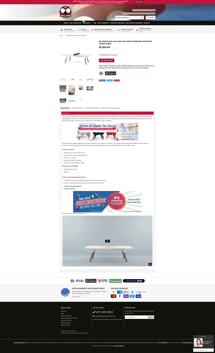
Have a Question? (66, 315)
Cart (152, 17)
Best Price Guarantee (134, 23)
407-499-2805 (150, 10)
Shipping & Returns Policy (69, 318)
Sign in (140, 5)
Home (66, 23)
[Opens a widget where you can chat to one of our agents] (203, 343)
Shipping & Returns (117, 23)
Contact (147, 23)
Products (87, 23)
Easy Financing (103, 23)
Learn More (76, 296)
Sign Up (150, 317)
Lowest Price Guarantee (110, 108)
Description (65, 108)
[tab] (107, 113)
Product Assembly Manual (72, 186)
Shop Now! (139, 2)
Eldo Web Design (84, 333)
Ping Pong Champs (70, 331)
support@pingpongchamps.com (143, 13)
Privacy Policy (65, 325)
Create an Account (150, 5)
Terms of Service (66, 320)
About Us (64, 311)
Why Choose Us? (75, 23)
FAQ (94, 23)
